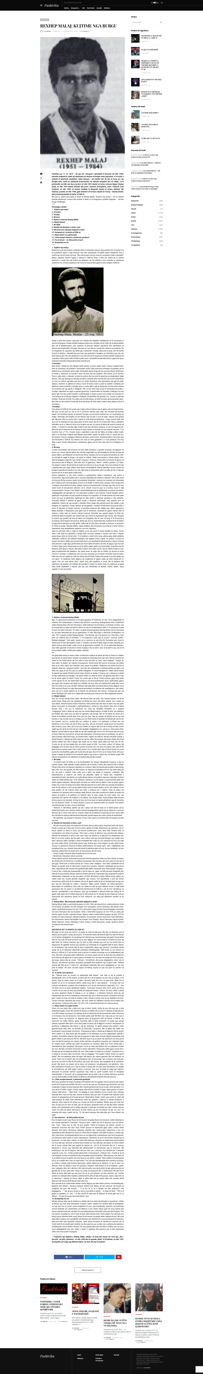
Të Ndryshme (135, 241)
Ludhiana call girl (136, 171)
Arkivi (79, 1355)
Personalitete (135, 237)
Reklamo (80, 1358)
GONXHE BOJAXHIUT (150, 113)
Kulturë (133, 221)
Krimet (133, 217)
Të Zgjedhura (135, 245)
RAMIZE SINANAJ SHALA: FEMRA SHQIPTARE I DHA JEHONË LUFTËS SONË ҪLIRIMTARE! (148, 1322)
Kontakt (116, 1355)
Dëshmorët (44, 19)
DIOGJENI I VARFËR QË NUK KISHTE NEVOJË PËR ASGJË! (151, 94)
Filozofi (133, 209)
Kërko (161, 22)
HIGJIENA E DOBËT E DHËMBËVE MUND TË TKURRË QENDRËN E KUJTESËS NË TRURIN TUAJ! (150, 65)
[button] (41, 5)
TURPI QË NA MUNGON (150, 138)
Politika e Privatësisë (99, 1360)
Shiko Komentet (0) (88, 1270)
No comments (84, 31)
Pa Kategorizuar (136, 233)
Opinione (134, 229)
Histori (133, 213)
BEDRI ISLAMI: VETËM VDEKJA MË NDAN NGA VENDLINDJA (115, 1323)
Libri (132, 225)
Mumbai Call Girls (137, 155)
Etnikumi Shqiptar (137, 205)
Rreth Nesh (99, 1355)
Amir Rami (147, 1367)
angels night (135, 163)
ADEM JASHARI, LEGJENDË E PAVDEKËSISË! (85, 1312)
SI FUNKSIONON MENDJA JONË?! (151, 80)
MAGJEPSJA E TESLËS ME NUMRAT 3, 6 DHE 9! (151, 36)
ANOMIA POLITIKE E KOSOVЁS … (149, 125)
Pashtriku (52, 5)
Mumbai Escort (136, 179)
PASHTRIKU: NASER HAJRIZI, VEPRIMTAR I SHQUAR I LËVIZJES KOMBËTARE (51, 1305)
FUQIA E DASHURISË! (149, 49)
